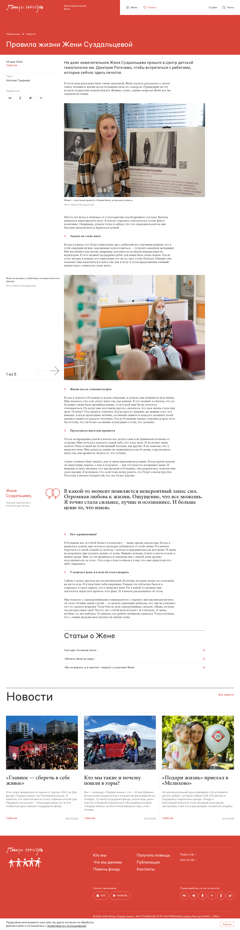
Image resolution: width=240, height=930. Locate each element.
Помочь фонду (106, 869)
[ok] (20, 98)
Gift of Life (187, 860)
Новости (31, 34)
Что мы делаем (107, 862)
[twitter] (30, 98)
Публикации (13, 34)
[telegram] (41, 98)
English (213, 7)
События (11, 818)
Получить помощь (153, 855)
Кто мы (99, 855)
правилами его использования (66, 926)
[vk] (10, 98)
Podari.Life (187, 854)
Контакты (146, 869)
